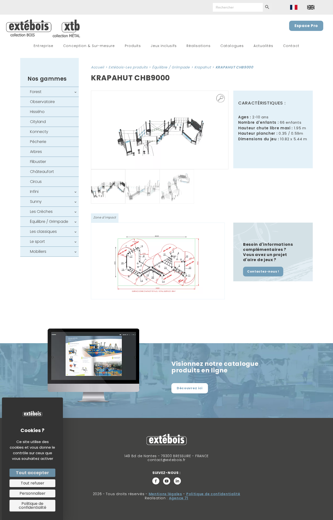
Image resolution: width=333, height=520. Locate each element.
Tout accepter (32, 473)
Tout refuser (32, 483)
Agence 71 (178, 498)
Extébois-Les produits (128, 67)
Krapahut (202, 67)
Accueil (97, 67)
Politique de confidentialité (213, 494)
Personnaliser (33, 493)
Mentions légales (165, 494)
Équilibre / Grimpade (171, 67)
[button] (220, 98)
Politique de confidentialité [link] (32, 505)
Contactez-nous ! (263, 271)
